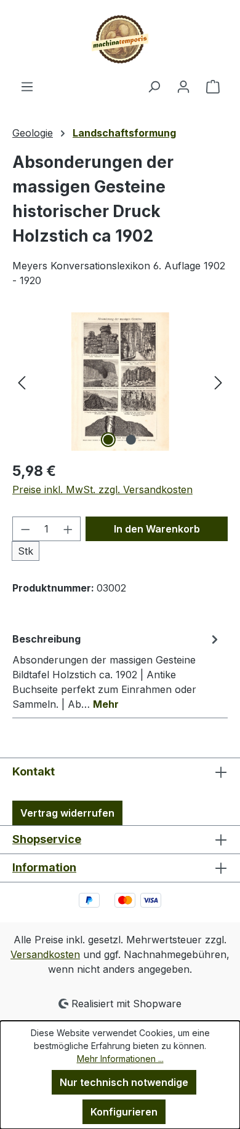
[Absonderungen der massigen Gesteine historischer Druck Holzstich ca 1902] (120, 381)
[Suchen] (154, 86)
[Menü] (27, 86)
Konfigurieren (124, 1112)
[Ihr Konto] (183, 86)
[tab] (117, 671)
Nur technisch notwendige (124, 1082)
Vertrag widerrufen (67, 813)
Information (44, 867)
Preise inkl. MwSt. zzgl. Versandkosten (102, 489)
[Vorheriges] (21, 382)
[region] (120, 381)
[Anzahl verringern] (25, 529)
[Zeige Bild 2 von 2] (131, 440)
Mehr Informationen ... (120, 1058)
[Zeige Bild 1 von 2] (108, 440)
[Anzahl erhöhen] (68, 529)
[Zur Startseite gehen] (120, 39)
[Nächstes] (218, 382)
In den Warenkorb (157, 529)
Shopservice (46, 839)
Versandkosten (45, 954)
